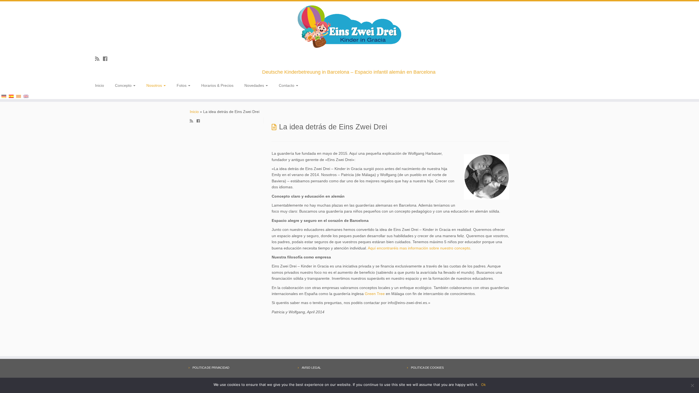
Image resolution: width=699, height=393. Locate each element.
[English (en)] (25, 96)
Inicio (99, 85)
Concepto (124, 85)
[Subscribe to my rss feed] (99, 59)
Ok (483, 384)
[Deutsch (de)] (3, 96)
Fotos (182, 85)
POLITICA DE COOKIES (427, 367)
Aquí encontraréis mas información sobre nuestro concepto (419, 248)
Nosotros (154, 85)
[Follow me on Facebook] (107, 59)
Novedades (254, 85)
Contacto (287, 85)
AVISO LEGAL (311, 367)
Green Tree (375, 293)
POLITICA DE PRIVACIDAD (210, 367)
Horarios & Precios (217, 85)
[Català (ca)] (18, 96)
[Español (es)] (11, 96)
